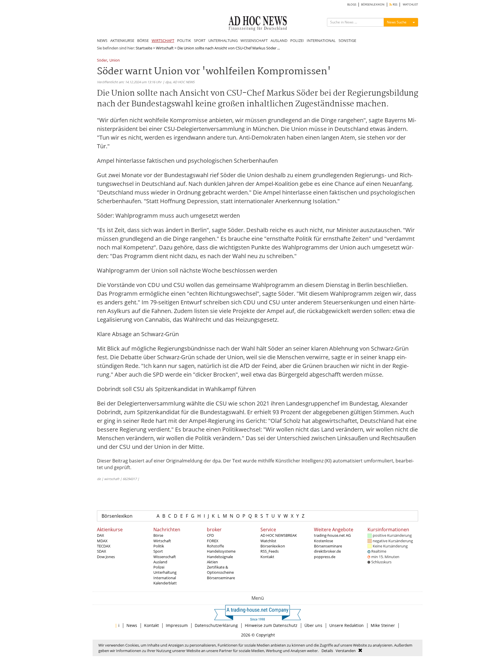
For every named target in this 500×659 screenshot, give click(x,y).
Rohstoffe (215, 546)
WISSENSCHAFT (254, 40)
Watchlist (268, 540)
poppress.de (324, 556)
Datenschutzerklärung (216, 625)
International (164, 577)
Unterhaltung (165, 572)
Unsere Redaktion (346, 625)
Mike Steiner (383, 625)
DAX (100, 535)
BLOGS (351, 4)
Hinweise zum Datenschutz (271, 625)
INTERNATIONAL (321, 40)
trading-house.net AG (332, 535)
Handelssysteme (221, 551)
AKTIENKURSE (122, 40)
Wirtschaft (165, 48)
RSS (394, 4)
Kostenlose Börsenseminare (328, 543)
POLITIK (184, 40)
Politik (158, 546)
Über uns (313, 625)
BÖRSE (143, 40)
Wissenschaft (164, 556)
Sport (158, 551)
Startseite (144, 48)
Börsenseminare (221, 577)
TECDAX (104, 546)
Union (114, 60)
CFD (210, 535)
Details (327, 650)
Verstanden (346, 650)
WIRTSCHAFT (163, 40)
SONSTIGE (347, 40)
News (131, 625)
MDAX (102, 540)
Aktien (212, 561)
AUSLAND (279, 40)
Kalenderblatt (165, 583)
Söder (102, 60)
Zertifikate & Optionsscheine (220, 569)
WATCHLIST (410, 4)
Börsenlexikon (117, 516)
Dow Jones (106, 556)
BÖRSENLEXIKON (373, 4)
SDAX (101, 551)
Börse (158, 535)
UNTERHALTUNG (223, 40)
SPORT (199, 40)
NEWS (102, 40)
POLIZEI (297, 40)
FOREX (212, 540)
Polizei (158, 567)
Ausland (160, 561)
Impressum (177, 625)
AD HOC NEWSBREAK (278, 535)
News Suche (397, 22)
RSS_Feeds (269, 551)
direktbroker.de (327, 551)
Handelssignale (220, 556)
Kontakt (267, 556)
